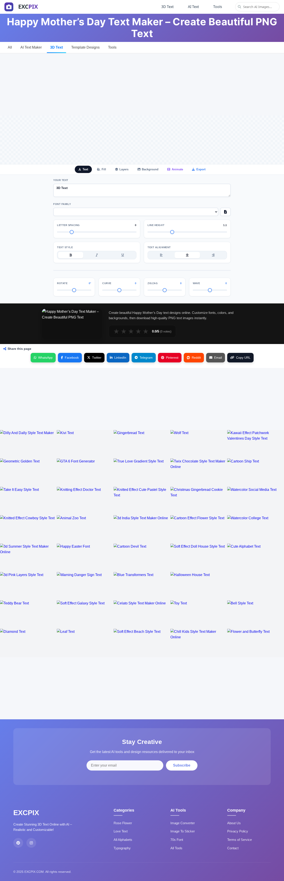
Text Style (65, 247)
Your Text (60, 180)
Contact (233, 848)
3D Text (167, 6)
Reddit (196, 357)
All (10, 47)
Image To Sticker (182, 831)
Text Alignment (159, 247)
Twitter (96, 357)
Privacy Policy (237, 831)
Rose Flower (123, 823)
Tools (217, 6)
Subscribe (181, 765)
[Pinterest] (18, 843)
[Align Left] (161, 255)
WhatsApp (45, 357)
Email (218, 357)
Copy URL (243, 357)
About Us (234, 823)
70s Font (176, 840)
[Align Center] (187, 255)
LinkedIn (120, 357)
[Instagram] (31, 843)
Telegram (146, 357)
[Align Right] (213, 255)
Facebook (72, 357)
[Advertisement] (142, 84)
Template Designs (85, 47)
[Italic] (96, 255)
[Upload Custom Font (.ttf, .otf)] (225, 212)
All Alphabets (123, 840)
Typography (122, 848)
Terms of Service (239, 840)
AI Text (193, 6)
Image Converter (182, 823)
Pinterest (172, 357)
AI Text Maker (31, 47)
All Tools (176, 848)
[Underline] (122, 255)
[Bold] (70, 255)
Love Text (121, 831)
